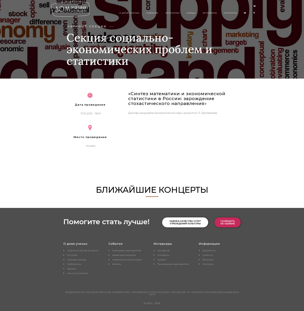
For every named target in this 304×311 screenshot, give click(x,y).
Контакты (230, 13)
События (152, 13)
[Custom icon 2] (254, 6)
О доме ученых (129, 13)
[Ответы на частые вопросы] (254, 13)
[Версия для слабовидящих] (245, 13)
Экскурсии (172, 13)
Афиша (191, 13)
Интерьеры (210, 13)
